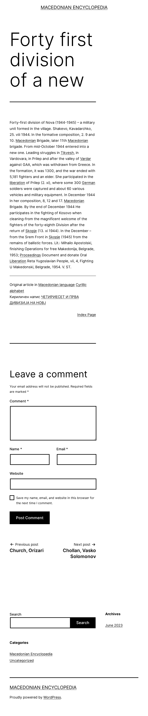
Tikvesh (67, 152)
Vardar (85, 158)
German (88, 182)
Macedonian (26, 140)
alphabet (17, 291)
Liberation (18, 261)
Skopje (31, 231)
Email (62, 449)
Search (15, 614)
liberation (17, 182)
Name (16, 449)
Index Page (86, 314)
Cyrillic (81, 284)
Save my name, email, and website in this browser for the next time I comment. (55, 500)
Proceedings (30, 255)
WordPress (52, 697)
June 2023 (114, 625)
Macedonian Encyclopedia (74, 7)
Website (16, 473)
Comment (19, 401)
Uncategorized (22, 660)
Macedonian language (56, 284)
